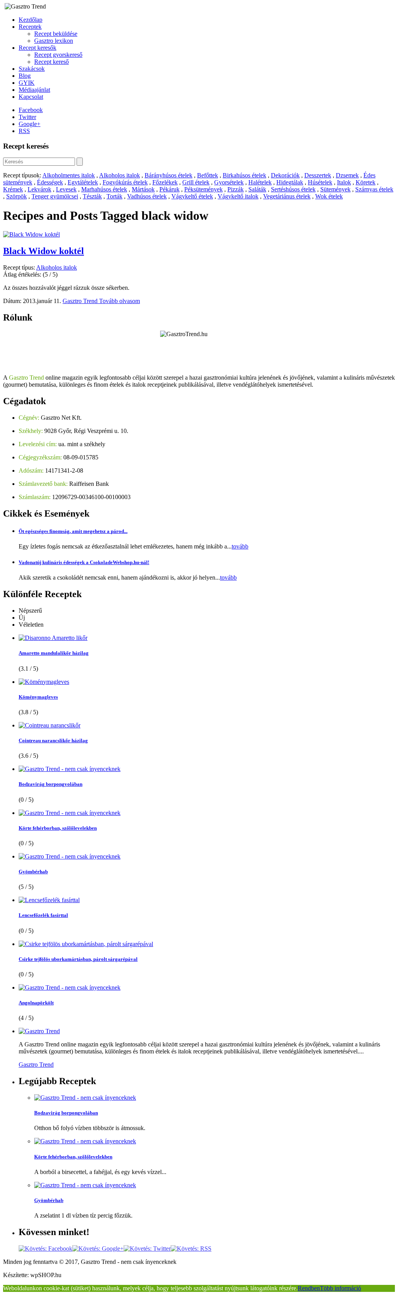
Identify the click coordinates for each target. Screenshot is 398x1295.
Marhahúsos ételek (104, 189)
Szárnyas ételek (374, 189)
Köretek (365, 182)
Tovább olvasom (119, 301)
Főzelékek (165, 182)
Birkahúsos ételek (244, 175)
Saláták (257, 189)
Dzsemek (347, 175)
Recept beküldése (55, 33)
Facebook (31, 110)
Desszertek (317, 175)
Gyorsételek (229, 182)
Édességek (50, 182)
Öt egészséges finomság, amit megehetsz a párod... (73, 531)
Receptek (30, 26)
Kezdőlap (30, 19)
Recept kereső (51, 61)
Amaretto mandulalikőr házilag (54, 653)
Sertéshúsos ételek (293, 189)
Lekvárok (39, 189)
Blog (25, 75)
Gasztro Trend (81, 301)
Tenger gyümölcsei (54, 196)
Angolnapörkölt (36, 1003)
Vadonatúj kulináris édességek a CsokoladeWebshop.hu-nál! (84, 562)
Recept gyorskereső (58, 54)
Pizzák (235, 189)
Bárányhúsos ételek (168, 175)
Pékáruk (169, 189)
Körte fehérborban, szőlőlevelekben (58, 828)
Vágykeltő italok (238, 196)
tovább (240, 546)
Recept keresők (37, 47)
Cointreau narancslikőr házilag (53, 740)
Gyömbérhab (33, 871)
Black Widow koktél (43, 251)
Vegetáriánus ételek (287, 196)
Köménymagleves (38, 697)
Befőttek (207, 175)
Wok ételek (329, 196)
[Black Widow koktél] (31, 234)
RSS (24, 131)
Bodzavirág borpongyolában (50, 784)
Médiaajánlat (34, 89)
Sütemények (335, 189)
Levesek (66, 189)
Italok (344, 182)
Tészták (92, 196)
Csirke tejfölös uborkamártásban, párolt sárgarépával (78, 959)
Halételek (260, 182)
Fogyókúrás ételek (125, 182)
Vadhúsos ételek (147, 196)
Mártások (143, 189)
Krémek (13, 189)
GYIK (27, 82)
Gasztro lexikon (53, 40)
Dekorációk (285, 175)
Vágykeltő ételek (192, 196)
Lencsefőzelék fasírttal (43, 915)
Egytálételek (83, 182)
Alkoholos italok (119, 175)
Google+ (29, 124)
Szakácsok (32, 68)
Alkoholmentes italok (68, 175)
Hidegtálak (289, 182)
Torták (114, 196)
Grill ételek (195, 182)
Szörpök (16, 196)
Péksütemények (203, 189)
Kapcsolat (31, 96)
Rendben (309, 1288)
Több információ (340, 1288)
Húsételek (320, 182)
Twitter (27, 117)
